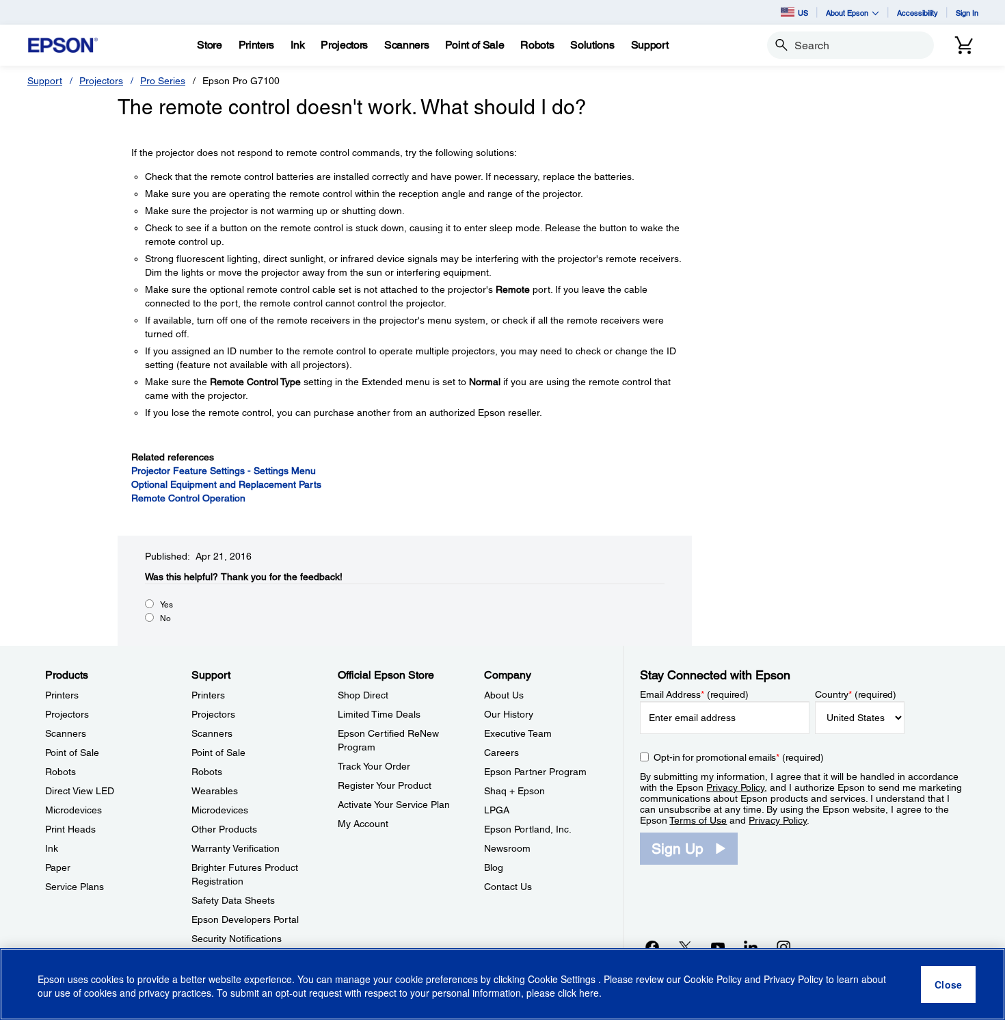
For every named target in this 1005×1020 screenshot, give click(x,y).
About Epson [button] (847, 12)
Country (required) (855, 694)
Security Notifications (236, 938)
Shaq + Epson (514, 790)
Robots (60, 771)
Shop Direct (363, 695)
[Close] (948, 984)
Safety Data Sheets (233, 900)
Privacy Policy (735, 787)
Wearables (214, 790)
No (165, 618)
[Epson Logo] (62, 45)
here (589, 993)
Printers (62, 695)
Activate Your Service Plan (394, 804)
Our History (508, 714)
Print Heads (70, 829)
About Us (504, 695)
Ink (51, 848)
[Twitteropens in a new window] (685, 946)
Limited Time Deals (379, 714)
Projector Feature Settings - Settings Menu (223, 470)
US (803, 12)
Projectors (101, 80)
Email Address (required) (694, 694)
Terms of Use (698, 820)
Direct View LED (79, 790)
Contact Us (508, 886)
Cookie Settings (563, 979)
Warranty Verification (235, 848)
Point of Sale (72, 752)
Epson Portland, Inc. (528, 829)
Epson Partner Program (535, 771)
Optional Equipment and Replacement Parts (226, 484)
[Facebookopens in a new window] (652, 946)
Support (44, 80)
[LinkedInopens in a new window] (750, 946)
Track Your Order (374, 766)
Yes (166, 605)
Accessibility (917, 12)
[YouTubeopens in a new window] (718, 946)
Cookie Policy (713, 979)
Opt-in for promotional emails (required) (739, 757)
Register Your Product (384, 785)
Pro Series (162, 80)
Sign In (967, 12)
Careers (501, 752)
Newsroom (507, 848)
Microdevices (73, 810)
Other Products (224, 829)
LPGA (496, 810)
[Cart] (964, 45)
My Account (363, 823)
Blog (493, 867)
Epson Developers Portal (245, 919)
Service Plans (74, 886)
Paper (57, 867)
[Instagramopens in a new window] (783, 946)
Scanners (65, 733)
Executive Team (518, 733)
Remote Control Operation (188, 498)
